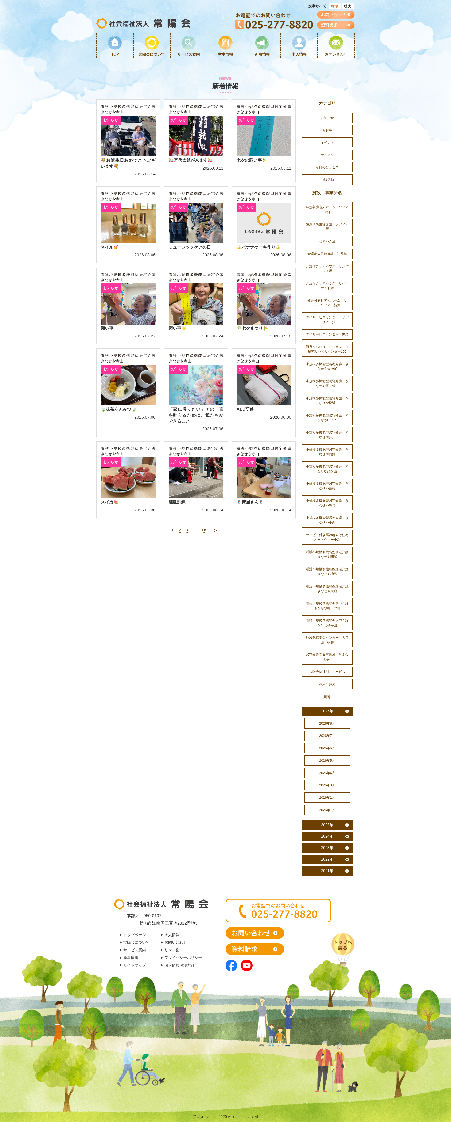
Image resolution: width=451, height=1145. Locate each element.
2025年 (327, 825)
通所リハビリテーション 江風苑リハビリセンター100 (327, 349)
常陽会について (152, 54)
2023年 (327, 848)
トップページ (134, 935)
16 (204, 530)
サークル (327, 155)
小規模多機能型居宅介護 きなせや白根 (327, 486)
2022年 (327, 859)
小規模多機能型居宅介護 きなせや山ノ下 (327, 417)
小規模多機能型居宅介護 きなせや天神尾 (327, 366)
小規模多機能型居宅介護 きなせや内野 (327, 452)
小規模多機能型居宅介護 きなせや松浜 (327, 400)
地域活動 (327, 179)
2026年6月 (327, 748)
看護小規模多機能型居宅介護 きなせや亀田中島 (329, 605)
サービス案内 (188, 54)
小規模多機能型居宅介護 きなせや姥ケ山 (327, 469)
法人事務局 (327, 684)
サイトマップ (134, 965)
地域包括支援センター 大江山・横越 (327, 640)
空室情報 (225, 54)
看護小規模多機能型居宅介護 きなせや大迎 (329, 588)
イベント (327, 142)
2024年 (327, 836)
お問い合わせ (336, 54)
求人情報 (299, 54)
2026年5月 (327, 760)
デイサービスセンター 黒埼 (327, 334)
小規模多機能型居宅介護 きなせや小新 (327, 520)
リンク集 (171, 950)
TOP (115, 54)
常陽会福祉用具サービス (327, 671)
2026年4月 (327, 773)
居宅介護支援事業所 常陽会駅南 (327, 657)
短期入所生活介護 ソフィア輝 (327, 226)
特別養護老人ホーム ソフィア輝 (327, 209)
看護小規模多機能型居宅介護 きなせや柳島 (329, 571)
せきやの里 (327, 241)
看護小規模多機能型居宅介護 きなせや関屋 (329, 554)
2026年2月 (327, 797)
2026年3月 (327, 785)
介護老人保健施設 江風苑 (327, 254)
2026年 (327, 711)
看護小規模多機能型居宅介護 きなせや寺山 (128, 109)
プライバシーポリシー (183, 957)
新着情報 (262, 54)
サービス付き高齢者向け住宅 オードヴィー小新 (329, 537)
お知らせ (327, 118)
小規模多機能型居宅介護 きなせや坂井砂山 (327, 383)
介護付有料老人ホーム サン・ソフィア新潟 (327, 303)
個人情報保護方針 (179, 965)
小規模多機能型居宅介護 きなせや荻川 (327, 435)
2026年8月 (327, 723)
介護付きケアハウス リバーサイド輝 (327, 285)
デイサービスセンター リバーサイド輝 (327, 319)
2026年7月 (327, 735)
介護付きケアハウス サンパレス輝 (327, 268)
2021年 (327, 871)
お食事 (327, 130)
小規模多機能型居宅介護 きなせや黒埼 (327, 503)
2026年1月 (327, 810)
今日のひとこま (327, 167)
